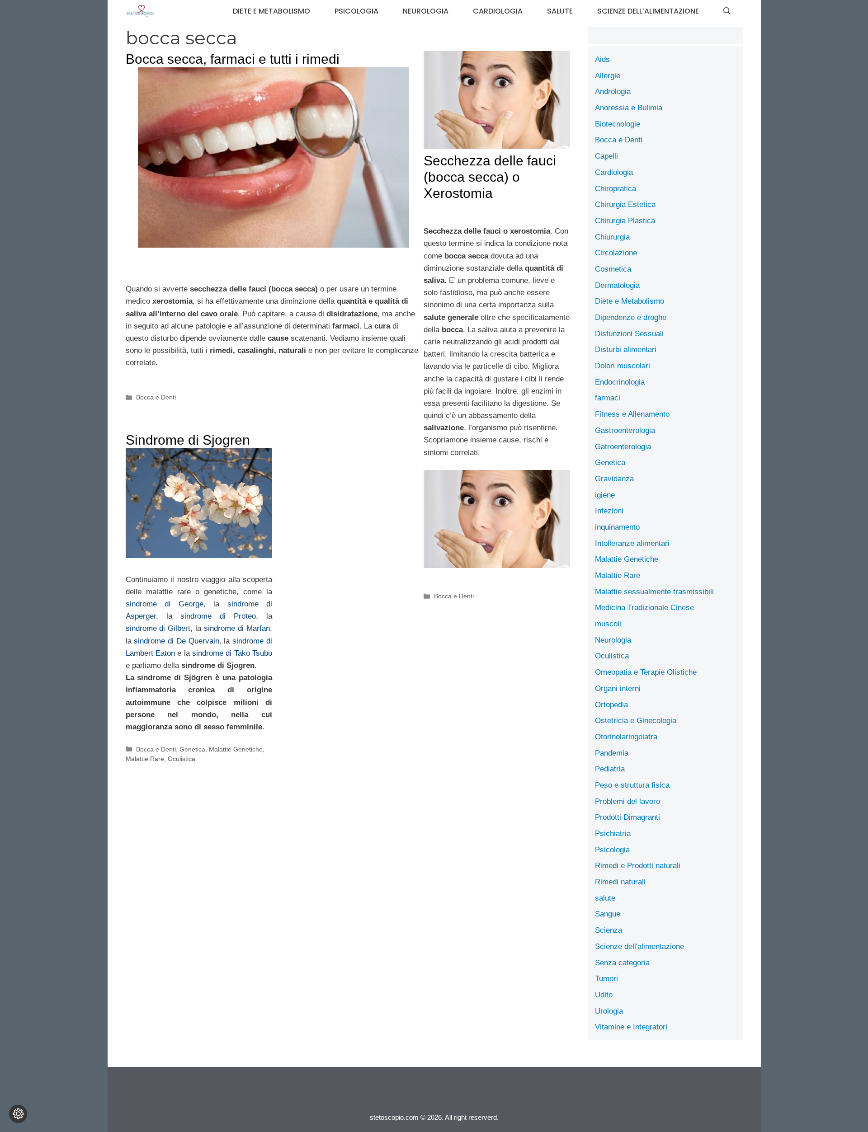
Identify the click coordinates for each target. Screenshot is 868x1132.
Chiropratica (615, 188)
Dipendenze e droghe (630, 317)
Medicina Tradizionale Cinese (644, 607)
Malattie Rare (145, 758)
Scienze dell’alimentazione (648, 11)
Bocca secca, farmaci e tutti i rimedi (233, 59)
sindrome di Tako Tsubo (232, 653)
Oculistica (181, 758)
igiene (605, 495)
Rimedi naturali (620, 882)
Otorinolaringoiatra (626, 737)
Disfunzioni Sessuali (629, 333)
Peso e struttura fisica (632, 785)
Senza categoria (622, 962)
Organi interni (618, 688)
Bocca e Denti (156, 397)
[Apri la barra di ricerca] (727, 11)
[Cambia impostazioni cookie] (18, 1114)
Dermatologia (617, 285)
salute (560, 11)
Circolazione (616, 253)
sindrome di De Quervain (176, 641)
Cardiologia (498, 11)
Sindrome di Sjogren (188, 439)
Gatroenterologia (623, 446)
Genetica (192, 749)
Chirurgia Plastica (625, 220)
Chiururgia (612, 237)
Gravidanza (614, 478)
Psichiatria (613, 833)
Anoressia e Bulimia (628, 107)
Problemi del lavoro (627, 801)
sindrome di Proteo (218, 616)
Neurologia (425, 11)
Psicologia (356, 11)
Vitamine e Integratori (631, 1027)
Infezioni (609, 511)
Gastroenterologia (625, 430)
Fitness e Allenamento (632, 414)
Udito (604, 995)
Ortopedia (611, 704)
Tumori (606, 978)
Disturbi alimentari (625, 349)
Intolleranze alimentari (632, 543)
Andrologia (613, 91)
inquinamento (617, 527)
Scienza (608, 930)
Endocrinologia (620, 382)
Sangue (607, 914)
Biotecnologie (617, 124)
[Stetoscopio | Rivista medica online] (140, 11)
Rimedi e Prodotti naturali (637, 865)
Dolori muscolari (622, 366)
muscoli (608, 624)
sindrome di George (164, 604)
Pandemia (611, 753)
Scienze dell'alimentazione (639, 946)
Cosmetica (613, 269)
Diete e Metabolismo (271, 11)
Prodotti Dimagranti (627, 817)
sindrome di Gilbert (158, 628)
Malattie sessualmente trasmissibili (654, 591)
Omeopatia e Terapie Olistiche (646, 672)
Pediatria (610, 769)
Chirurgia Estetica (625, 204)
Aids (602, 59)
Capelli (606, 156)
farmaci (607, 398)
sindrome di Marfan (237, 628)
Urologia (609, 1011)
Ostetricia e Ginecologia (635, 720)
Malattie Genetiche (236, 749)
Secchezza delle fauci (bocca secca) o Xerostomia (490, 177)
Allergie (607, 75)
